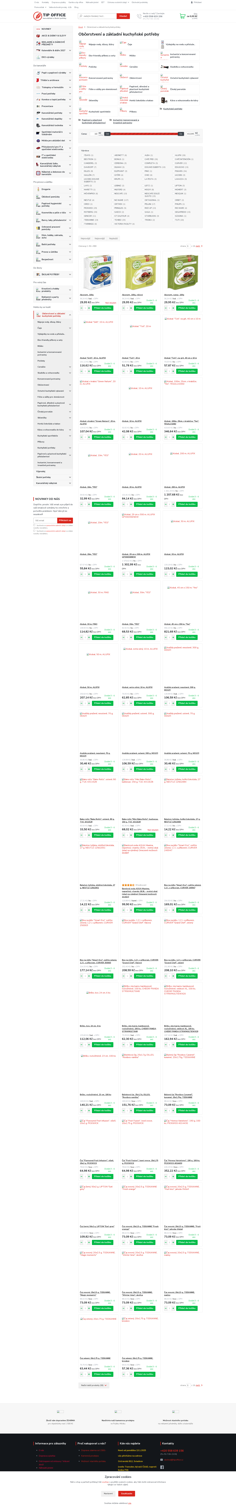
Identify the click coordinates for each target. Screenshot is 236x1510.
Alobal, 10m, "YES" (88, 487)
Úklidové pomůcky (51, 196)
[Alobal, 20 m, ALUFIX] (140, 464)
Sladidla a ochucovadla (48, 373)
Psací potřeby (48, 93)
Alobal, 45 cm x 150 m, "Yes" (177, 624)
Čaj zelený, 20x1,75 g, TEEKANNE (95, 1358)
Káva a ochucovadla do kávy (51, 429)
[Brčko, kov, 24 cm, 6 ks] (98, 1003)
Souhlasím (126, 1493)
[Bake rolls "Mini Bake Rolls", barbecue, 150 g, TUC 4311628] (140, 796)
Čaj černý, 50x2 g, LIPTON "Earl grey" (97, 1226)
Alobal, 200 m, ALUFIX (174, 487)
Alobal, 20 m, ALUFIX (131, 487)
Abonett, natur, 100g (174, 294)
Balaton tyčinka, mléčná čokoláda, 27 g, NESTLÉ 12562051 (97, 886)
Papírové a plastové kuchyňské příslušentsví (52, 455)
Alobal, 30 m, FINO (88, 624)
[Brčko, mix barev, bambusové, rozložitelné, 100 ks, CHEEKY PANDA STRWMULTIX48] (140, 1003)
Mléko (40, 346)
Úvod (80, 27)
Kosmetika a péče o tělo (54, 212)
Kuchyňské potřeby (46, 448)
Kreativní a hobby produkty (50, 290)
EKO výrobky (48, 57)
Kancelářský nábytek (46, 483)
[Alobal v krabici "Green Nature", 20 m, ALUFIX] (98, 398)
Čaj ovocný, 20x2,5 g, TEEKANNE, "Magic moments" (95, 1293)
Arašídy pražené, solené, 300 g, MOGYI (140, 753)
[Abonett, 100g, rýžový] (140, 272)
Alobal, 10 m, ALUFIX (131, 421)
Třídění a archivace (49, 80)
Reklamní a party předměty (50, 298)
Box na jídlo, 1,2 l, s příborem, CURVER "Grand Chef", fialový (140, 961)
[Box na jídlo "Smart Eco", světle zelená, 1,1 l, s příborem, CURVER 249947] (182, 862)
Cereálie (41, 367)
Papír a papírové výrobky (54, 72)
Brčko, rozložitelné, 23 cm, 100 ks (95, 1094)
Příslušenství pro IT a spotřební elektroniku (52, 148)
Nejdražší (113, 238)
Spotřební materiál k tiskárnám (52, 133)
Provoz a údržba (50, 252)
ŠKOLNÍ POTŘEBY (50, 274)
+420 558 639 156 (152, 16)
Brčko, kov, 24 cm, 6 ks (90, 1026)
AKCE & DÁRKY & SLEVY (54, 35)
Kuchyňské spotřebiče (48, 435)
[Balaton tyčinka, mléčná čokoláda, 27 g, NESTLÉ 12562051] (98, 862)
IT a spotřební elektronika (49, 156)
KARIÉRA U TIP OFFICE (76, 2)
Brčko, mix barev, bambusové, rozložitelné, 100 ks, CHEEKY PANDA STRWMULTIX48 (139, 1029)
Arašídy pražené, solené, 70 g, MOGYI (181, 753)
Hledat (123, 16)
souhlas (105, 1482)
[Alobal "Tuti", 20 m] (140, 335)
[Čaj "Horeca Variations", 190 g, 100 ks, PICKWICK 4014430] (182, 1138)
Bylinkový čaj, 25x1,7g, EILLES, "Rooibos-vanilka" (136, 1096)
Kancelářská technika (52, 125)
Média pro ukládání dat (53, 140)
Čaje (40, 328)
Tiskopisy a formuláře (53, 87)
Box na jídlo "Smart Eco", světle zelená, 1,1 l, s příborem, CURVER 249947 (182, 886)
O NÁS (36, 2)
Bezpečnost (47, 259)
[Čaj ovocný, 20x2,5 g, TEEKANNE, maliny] (182, 1270)
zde (129, 1503)
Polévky (41, 361)
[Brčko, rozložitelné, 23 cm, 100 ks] (98, 1072)
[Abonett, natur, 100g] (182, 272)
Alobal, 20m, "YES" (88, 554)
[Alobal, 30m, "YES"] (140, 601)
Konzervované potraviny (49, 379)
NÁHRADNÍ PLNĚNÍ (92, 2)
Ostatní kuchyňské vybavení (51, 391)
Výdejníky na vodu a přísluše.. (51, 334)
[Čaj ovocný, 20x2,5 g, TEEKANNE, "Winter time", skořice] (140, 1270)
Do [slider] (180, 133)
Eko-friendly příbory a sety (50, 340)
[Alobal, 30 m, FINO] (98, 601)
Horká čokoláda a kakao (49, 423)
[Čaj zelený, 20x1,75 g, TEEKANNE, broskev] (140, 1336)
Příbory (41, 442)
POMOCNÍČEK (39, 7)
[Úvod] (54, 16)
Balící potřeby (48, 244)
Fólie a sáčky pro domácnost (51, 397)
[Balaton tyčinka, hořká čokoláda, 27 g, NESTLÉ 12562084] (182, 796)
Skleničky (42, 417)
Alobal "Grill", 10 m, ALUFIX (93, 358)
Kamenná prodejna (90, 1455)
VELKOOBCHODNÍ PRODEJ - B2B (60, 7)
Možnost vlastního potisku (93, 1461)
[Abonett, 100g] (98, 272)
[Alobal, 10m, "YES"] (98, 464)
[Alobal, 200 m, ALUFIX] (182, 464)
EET (103, 2)
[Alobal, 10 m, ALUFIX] (140, 398)
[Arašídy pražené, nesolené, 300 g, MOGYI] (182, 665)
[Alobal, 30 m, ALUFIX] (182, 532)
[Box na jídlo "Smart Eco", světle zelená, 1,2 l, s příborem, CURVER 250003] (98, 937)
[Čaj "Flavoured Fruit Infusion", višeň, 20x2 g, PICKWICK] (98, 1138)
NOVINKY (46, 29)
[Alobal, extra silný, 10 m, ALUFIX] (140, 665)
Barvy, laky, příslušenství (54, 220)
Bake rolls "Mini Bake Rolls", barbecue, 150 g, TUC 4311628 (140, 820)
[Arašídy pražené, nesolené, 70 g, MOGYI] (98, 731)
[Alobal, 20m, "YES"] (98, 532)
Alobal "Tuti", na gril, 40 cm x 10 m (180, 358)
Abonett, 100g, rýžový (132, 294)
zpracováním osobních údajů (56, 525)
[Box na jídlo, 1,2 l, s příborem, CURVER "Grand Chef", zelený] (182, 937)
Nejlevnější (100, 238)
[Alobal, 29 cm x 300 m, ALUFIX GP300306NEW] (140, 532)
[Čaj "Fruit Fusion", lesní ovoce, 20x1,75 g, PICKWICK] (140, 1138)
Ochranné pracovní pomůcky (51, 228)
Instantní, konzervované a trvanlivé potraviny (50, 464)
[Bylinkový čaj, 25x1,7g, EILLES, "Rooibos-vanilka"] (140, 1072)
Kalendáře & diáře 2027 (53, 50)
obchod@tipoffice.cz (173, 1459)
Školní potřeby (43, 477)
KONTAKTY (45, 2)
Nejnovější (85, 238)
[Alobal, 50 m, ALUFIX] (98, 665)
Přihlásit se (65, 520)
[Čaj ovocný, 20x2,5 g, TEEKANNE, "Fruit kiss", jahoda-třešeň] (182, 1204)
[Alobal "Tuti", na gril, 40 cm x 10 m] (182, 335)
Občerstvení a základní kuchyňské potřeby (53, 314)
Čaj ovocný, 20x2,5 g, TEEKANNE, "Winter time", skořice (137, 1293)
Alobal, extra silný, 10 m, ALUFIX (137, 687)
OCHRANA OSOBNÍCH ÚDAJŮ (117, 2)
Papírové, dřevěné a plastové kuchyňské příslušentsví (51, 404)
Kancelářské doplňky (52, 118)
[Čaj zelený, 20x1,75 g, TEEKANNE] (98, 1336)
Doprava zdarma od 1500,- (93, 1450)
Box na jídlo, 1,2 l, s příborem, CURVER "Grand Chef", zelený (182, 961)
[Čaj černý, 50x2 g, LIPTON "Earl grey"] (98, 1204)
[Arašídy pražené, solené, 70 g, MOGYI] (182, 731)
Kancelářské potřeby (52, 113)
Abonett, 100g (87, 294)
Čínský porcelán (45, 411)
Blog (76, 7)
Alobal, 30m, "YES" (130, 624)
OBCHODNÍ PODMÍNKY (140, 2)
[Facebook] (163, 1468)
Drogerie (46, 189)
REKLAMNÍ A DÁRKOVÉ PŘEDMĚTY (53, 43)
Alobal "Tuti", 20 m (131, 358)
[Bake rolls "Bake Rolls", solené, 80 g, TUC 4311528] (98, 796)
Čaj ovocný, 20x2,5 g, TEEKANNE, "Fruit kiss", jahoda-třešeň (182, 1227)
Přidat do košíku (102, 307)
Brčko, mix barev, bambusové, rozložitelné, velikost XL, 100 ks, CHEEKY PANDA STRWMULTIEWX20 (181, 1029)
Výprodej (40, 471)
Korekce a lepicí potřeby (54, 99)
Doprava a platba (47, 1455)
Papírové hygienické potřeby (51, 204)
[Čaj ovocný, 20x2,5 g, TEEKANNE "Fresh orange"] (140, 1204)
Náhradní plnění (46, 1468)
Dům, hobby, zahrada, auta (52, 236)
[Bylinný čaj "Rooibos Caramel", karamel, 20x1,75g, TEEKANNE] (182, 1072)
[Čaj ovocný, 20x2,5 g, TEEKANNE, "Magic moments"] (98, 1270)
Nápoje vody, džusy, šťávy (49, 322)
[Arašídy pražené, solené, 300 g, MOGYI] (140, 731)
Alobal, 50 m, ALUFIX (89, 687)
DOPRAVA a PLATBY (59, 2)
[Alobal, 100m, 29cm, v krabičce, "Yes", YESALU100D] (182, 398)
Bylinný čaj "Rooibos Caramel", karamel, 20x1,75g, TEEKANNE (178, 1096)
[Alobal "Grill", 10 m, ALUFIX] (98, 335)
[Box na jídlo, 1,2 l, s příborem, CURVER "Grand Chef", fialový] (140, 937)
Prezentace (47, 106)
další (198, 246)
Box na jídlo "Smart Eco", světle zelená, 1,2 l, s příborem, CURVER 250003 (98, 961)
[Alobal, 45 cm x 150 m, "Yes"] (182, 601)
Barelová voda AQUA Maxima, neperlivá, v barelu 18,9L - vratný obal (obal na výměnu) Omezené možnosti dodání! (139, 892)
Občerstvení (43, 385)
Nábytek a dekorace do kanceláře (53, 173)
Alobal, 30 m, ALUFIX (174, 554)
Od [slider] (107, 133)
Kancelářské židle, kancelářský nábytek (50, 164)
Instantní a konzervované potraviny (49, 353)
